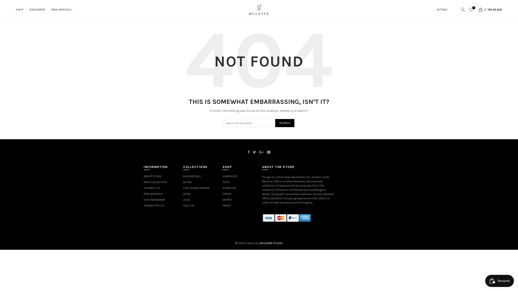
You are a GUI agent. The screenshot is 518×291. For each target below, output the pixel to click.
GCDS (186, 194)
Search (284, 123)
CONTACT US (152, 188)
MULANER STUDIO (271, 243)
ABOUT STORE (152, 176)
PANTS (227, 205)
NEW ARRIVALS (61, 9)
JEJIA (186, 199)
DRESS (227, 194)
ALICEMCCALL (192, 176)
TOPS (226, 182)
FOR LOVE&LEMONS (196, 188)
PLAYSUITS (229, 188)
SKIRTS (227, 199)
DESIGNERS (37, 9)
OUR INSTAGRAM (154, 199)
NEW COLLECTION (155, 182)
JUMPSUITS (230, 176)
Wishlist (473, 8)
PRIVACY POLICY (154, 205)
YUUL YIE (188, 205)
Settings (442, 9)
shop (19, 9)
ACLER (187, 182)
